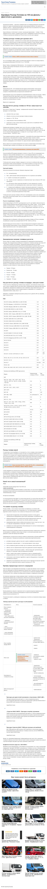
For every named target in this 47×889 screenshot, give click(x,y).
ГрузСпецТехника (8, 2)
